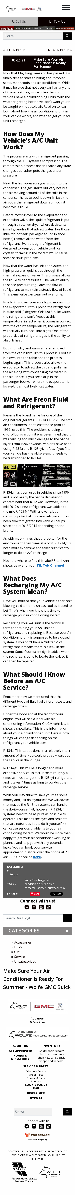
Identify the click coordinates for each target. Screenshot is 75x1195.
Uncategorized (25, 961)
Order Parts (36, 1074)
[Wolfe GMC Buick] (23, 9)
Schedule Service (36, 1071)
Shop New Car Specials (51, 1057)
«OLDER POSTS (14, 50)
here (37, 857)
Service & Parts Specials (36, 1079)
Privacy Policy (57, 1151)
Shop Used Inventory (51, 1054)
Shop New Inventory (51, 1050)
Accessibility (35, 1151)
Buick (18, 947)
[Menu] (66, 8)
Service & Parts (36, 1066)
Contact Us (15, 1151)
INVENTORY (51, 1045)
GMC (17, 952)
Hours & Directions (20, 1057)
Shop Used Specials (51, 1061)
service (42, 888)
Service (19, 956)
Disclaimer (36, 1093)
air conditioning (37, 882)
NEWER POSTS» (60, 50)
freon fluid (48, 884)
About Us (20, 1045)
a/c (27, 880)
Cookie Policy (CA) (36, 1086)
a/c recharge (38, 880)
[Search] (67, 36)
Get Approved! (20, 1051)
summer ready (56, 888)
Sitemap (35, 1098)
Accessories (23, 942)
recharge (31, 888)
